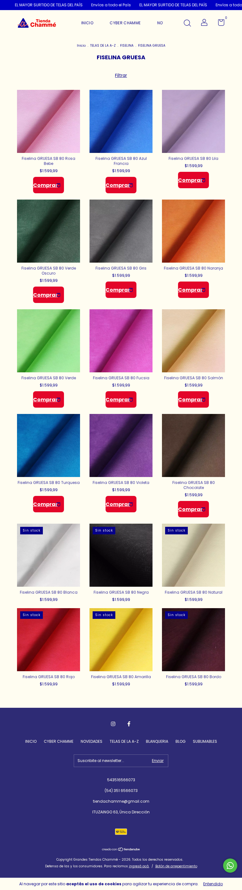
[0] (219, 24)
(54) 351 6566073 (121, 790)
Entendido (213, 884)
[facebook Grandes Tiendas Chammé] (128, 724)
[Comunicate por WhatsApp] (230, 865)
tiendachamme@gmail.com (121, 801)
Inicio (81, 45)
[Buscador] (187, 23)
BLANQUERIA (157, 741)
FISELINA (127, 45)
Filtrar (121, 75)
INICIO (87, 23)
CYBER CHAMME (125, 23)
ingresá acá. (139, 866)
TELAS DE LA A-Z (103, 45)
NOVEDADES (91, 741)
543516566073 (121, 779)
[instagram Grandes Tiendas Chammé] (113, 724)
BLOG (181, 741)
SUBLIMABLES (205, 741)
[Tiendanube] (121, 850)
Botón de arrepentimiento (176, 866)
